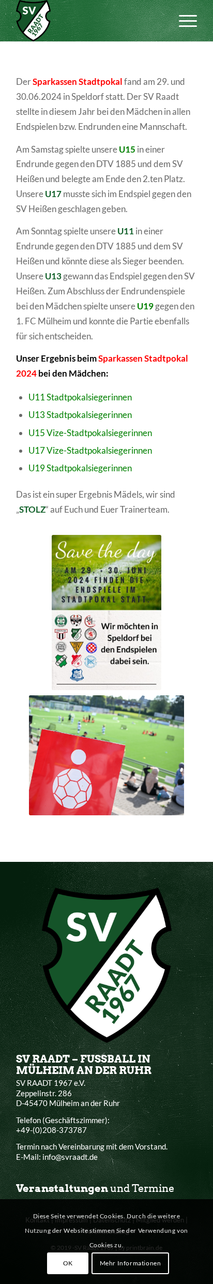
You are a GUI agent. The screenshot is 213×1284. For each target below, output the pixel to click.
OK (68, 1263)
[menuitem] (183, 20)
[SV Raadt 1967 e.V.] (88, 20)
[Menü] (183, 20)
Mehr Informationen (130, 1263)
